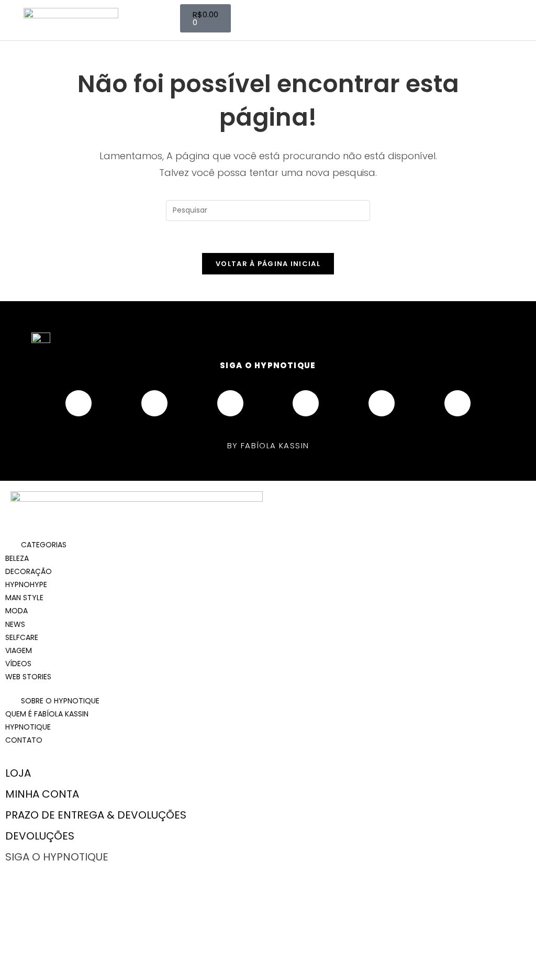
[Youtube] (230, 403)
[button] (268, 544)
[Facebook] (78, 403)
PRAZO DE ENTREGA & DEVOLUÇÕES (95, 815)
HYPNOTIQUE (28, 727)
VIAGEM (18, 650)
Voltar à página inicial (268, 264)
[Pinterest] (306, 403)
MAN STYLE (24, 597)
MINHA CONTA (42, 794)
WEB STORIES (28, 676)
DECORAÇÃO (28, 571)
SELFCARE (21, 637)
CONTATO (23, 740)
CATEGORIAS (43, 544)
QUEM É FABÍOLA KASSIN (46, 714)
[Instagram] (154, 403)
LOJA (18, 773)
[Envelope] (457, 403)
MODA (16, 610)
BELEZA (17, 558)
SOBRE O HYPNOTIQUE (60, 701)
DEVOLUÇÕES (39, 836)
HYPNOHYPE (26, 584)
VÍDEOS (18, 663)
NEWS (15, 624)
